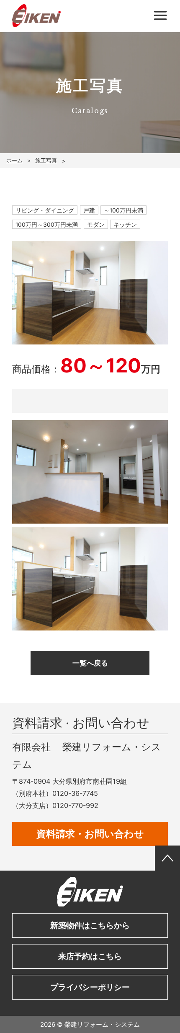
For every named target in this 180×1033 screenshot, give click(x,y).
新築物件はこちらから (90, 925)
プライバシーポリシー (90, 987)
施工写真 (46, 160)
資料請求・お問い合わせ (90, 834)
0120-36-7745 (75, 793)
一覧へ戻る (90, 662)
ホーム (14, 160)
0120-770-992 (75, 805)
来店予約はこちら (90, 956)
